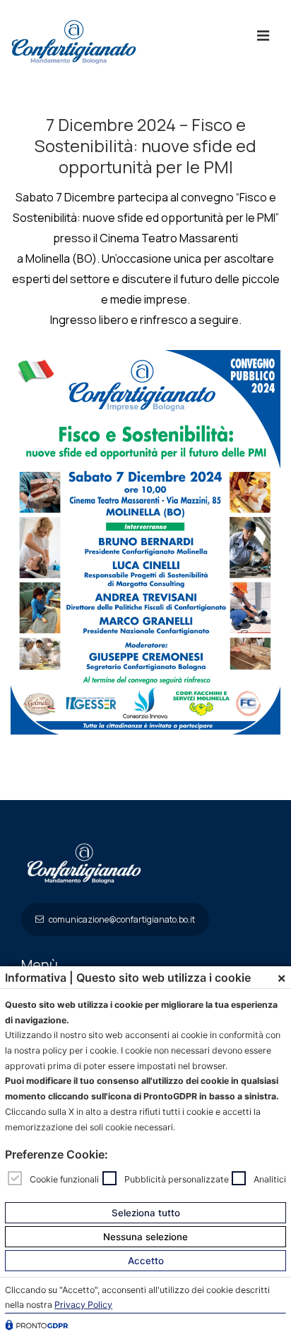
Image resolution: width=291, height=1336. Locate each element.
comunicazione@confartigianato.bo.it (121, 919)
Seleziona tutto (146, 1212)
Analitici (270, 1178)
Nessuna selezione (145, 1236)
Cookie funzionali (64, 1178)
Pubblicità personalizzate (176, 1178)
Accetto (146, 1260)
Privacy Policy (83, 1304)
